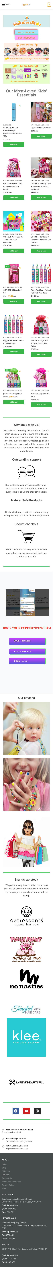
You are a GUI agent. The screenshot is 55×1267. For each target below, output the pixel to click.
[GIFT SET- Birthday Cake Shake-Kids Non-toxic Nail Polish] (41, 167)
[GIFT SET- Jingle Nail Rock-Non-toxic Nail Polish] (41, 324)
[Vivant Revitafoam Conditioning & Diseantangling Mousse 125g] (13, 112)
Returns (5, 1175)
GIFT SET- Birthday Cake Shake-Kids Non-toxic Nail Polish (41, 186)
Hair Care (7, 125)
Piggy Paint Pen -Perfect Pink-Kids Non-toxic (41, 291)
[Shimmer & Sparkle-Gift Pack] (41, 377)
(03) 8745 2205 (9, 1259)
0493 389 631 (8, 1238)
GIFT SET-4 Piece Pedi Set (12, 291)
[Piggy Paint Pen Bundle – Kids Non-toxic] (13, 324)
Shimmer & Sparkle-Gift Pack (40, 394)
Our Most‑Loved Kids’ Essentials (26, 93)
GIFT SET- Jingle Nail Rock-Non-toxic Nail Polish (39, 343)
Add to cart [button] (14, 144)
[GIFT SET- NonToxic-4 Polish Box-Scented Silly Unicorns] (41, 221)
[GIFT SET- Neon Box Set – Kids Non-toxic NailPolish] (13, 221)
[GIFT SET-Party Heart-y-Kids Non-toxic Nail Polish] (13, 167)
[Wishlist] (20, 106)
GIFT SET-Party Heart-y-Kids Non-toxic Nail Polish (13, 186)
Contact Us (7, 1178)
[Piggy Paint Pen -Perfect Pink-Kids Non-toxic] (41, 274)
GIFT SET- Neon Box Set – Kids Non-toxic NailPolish (13, 239)
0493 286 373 (8, 1262)
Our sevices (26, 698)
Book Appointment (10, 1205)
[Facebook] (16, 1111)
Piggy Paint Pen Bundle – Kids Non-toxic (13, 341)
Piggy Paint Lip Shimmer (40, 128)
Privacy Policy (8, 1185)
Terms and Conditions (11, 1181)
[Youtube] (26, 1111)
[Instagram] (37, 1111)
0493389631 (8, 1235)
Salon (4, 1164)
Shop (4, 1168)
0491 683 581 (8, 1212)
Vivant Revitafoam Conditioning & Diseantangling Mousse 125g (13, 132)
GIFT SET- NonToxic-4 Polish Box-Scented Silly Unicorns (41, 239)
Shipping (6, 1171)
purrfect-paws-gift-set (12, 393)
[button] (49, 5)
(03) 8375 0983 (9, 1209)
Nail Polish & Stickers (40, 125)
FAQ (4, 1188)
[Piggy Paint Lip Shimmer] (41, 112)
